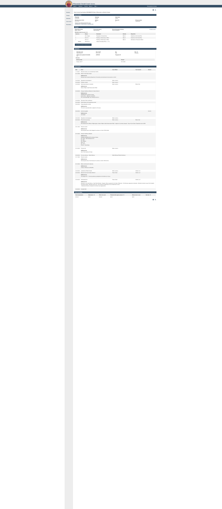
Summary (68, 12)
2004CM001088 (90, 24)
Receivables (68, 24)
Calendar (80, 6)
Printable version (153, 29)
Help (95, 6)
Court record (68, 21)
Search (74, 6)
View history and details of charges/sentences (83, 44)
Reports (90, 6)
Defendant (68, 18)
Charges (68, 15)
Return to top (68, 9)
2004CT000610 (84, 24)
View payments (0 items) (152, 6)
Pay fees (86, 6)
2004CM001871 (78, 24)
